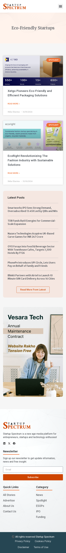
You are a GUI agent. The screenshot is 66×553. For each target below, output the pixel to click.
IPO (38, 511)
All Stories (9, 495)
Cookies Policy (43, 541)
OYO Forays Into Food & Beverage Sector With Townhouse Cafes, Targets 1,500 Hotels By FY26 (31, 250)
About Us (8, 505)
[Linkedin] (4, 443)
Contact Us (9, 511)
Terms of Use (41, 547)
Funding (40, 517)
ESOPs (40, 505)
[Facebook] (14, 443)
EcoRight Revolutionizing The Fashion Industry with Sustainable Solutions (30, 160)
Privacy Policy (22, 541)
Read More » (14, 104)
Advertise (9, 500)
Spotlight (41, 500)
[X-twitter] (9, 443)
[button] (60, 6)
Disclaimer (23, 547)
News (39, 495)
